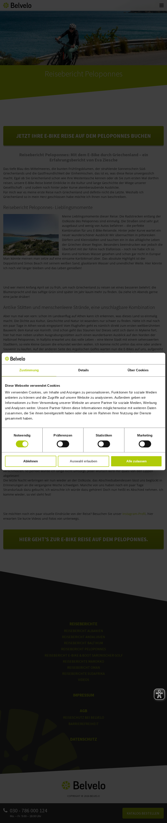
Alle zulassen (136, 461)
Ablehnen (30, 461)
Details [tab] (83, 370)
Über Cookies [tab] (138, 370)
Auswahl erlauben (83, 461)
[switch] (63, 443)
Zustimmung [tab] (29, 370)
